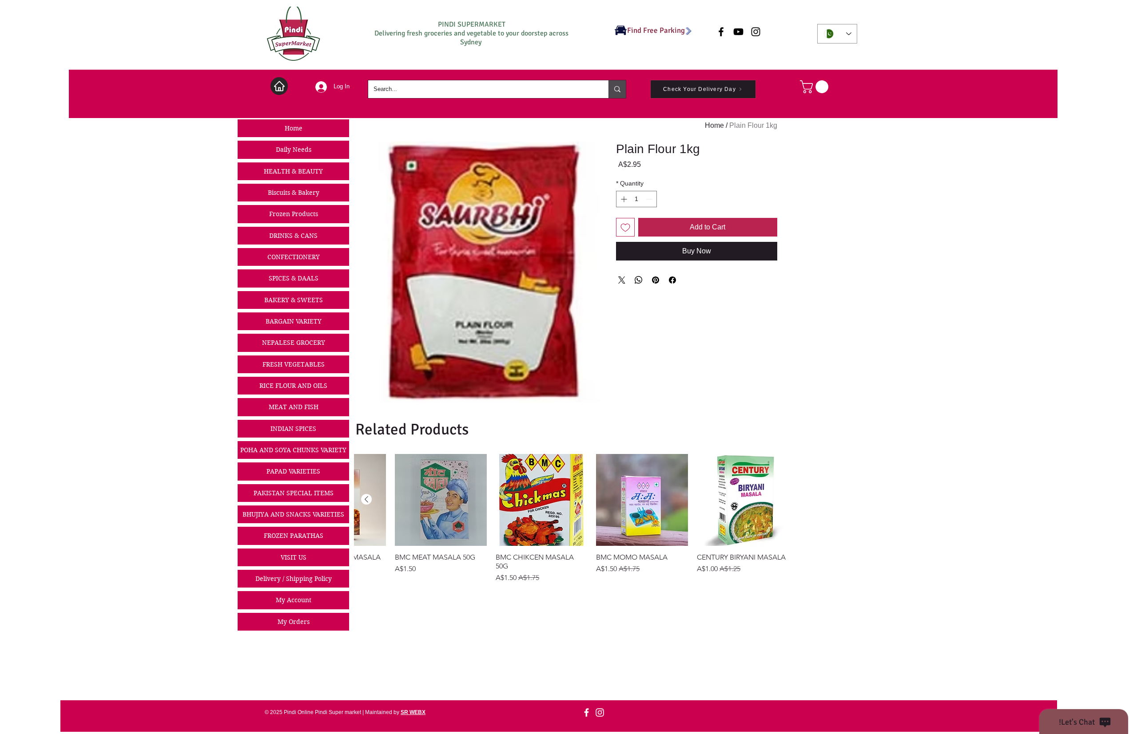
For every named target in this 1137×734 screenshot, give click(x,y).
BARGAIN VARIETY (294, 321)
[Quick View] (743, 500)
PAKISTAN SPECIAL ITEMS (294, 493)
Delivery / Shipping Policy (293, 579)
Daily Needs (293, 150)
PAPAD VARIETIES (293, 471)
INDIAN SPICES (293, 429)
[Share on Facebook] (672, 280)
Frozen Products (293, 214)
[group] (571, 519)
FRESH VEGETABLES (293, 364)
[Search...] (617, 89)
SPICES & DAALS (293, 278)
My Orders (294, 622)
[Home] (279, 86)
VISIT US (293, 557)
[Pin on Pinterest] (655, 280)
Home (293, 128)
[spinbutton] (636, 199)
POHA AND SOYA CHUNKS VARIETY (293, 450)
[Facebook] (586, 712)
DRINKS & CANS (293, 236)
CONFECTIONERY (293, 257)
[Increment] (622, 199)
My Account (293, 600)
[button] (815, 86)
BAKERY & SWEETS (293, 300)
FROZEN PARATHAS (293, 536)
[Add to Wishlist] (625, 227)
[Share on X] (621, 280)
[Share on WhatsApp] (638, 280)
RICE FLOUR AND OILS (293, 386)
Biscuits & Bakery (293, 193)
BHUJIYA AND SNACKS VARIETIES (293, 514)
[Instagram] (599, 712)
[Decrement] (650, 199)
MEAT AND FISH (293, 407)
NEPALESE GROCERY (293, 343)
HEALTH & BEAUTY (293, 171)
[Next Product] (366, 499)
